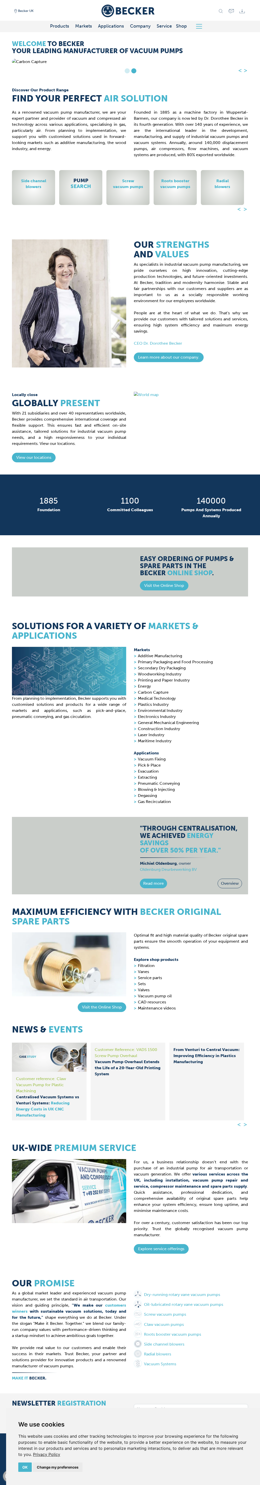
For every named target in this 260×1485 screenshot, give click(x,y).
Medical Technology (157, 698)
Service (164, 26)
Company (140, 26)
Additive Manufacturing (160, 655)
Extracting (147, 777)
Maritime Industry (154, 740)
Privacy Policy (46, 1454)
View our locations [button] (33, 457)
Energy (144, 686)
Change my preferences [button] (57, 1467)
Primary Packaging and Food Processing (175, 661)
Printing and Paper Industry (164, 680)
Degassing (147, 795)
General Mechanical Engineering (168, 722)
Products (59, 26)
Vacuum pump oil (155, 996)
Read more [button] (153, 883)
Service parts (150, 977)
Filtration (146, 965)
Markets (83, 26)
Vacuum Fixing (152, 759)
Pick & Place (149, 765)
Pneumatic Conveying (159, 783)
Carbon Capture (153, 692)
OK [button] (25, 1467)
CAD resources (152, 1002)
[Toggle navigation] (201, 26)
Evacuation (148, 771)
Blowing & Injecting (156, 789)
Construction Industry (159, 728)
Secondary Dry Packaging (162, 668)
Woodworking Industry (159, 674)
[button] (164, 585)
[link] (46, 1454)
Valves (144, 989)
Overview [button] (230, 883)
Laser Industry (151, 734)
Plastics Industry (153, 704)
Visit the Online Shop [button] (102, 1007)
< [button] (240, 70)
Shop (181, 26)
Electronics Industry (157, 716)
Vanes (143, 971)
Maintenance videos (157, 1008)
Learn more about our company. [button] (168, 357)
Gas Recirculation (154, 801)
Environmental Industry (160, 710)
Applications (111, 26)
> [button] (245, 70)
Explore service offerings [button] (161, 1248)
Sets (142, 983)
